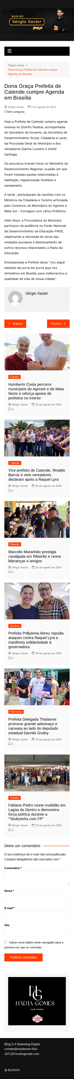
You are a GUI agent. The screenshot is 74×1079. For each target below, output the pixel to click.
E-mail (9, 908)
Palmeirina (16, 711)
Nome (9, 890)
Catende (14, 463)
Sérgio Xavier (16, 106)
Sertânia (14, 625)
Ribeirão (14, 544)
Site (6, 925)
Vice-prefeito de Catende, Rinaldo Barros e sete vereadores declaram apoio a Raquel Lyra (36, 474)
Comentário (13, 868)
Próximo (56, 323)
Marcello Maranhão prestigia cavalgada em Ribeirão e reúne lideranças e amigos (34, 556)
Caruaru (14, 376)
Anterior (17, 323)
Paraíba (14, 797)
